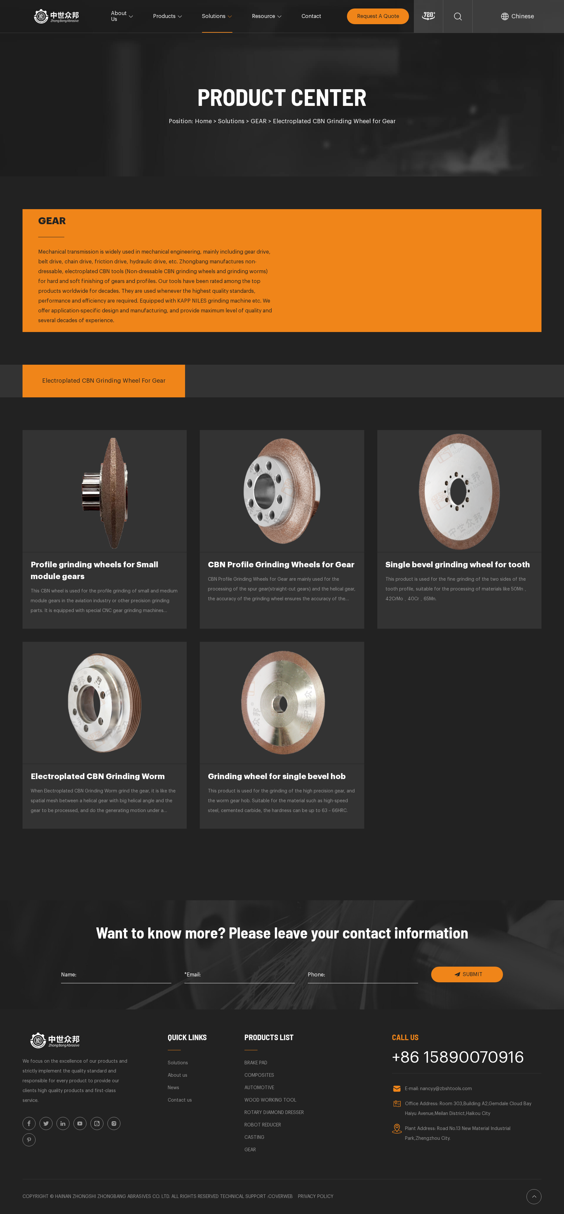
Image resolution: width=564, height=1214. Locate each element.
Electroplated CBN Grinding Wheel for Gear (334, 121)
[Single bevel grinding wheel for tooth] (459, 491)
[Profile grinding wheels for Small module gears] (105, 491)
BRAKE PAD (255, 1063)
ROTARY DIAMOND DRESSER (274, 1112)
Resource (263, 16)
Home (203, 121)
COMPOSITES (259, 1075)
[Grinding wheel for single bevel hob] (282, 703)
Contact (311, 16)
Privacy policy (316, 1196)
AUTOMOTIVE (259, 1088)
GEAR (259, 121)
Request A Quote (378, 16)
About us (177, 1075)
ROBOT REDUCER (262, 1125)
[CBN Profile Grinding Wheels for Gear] (282, 491)
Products (164, 16)
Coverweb (280, 1196)
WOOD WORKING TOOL (270, 1100)
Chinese (522, 16)
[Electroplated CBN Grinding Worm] (105, 703)
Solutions (214, 16)
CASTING (254, 1137)
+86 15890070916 (458, 1058)
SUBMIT (472, 974)
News (173, 1088)
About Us (119, 16)
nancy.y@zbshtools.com (446, 1089)
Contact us (180, 1100)
